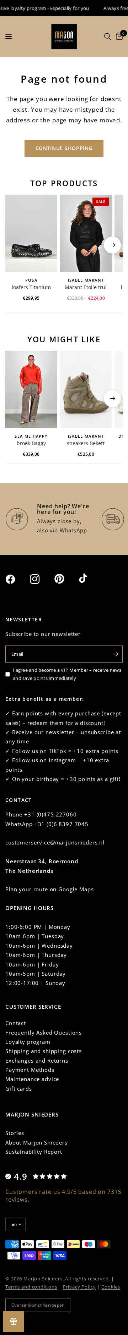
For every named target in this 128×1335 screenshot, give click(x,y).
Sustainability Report (33, 1151)
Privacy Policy (79, 1287)
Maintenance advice (32, 1078)
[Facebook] (16, 579)
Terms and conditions (31, 1287)
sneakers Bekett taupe (86, 444)
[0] (118, 36)
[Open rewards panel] (13, 1321)
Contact (15, 1022)
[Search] (107, 36)
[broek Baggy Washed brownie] (31, 389)
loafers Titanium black (31, 288)
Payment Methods (29, 1069)
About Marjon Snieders (36, 1142)
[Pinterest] (65, 579)
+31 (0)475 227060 (50, 814)
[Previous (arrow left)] (15, 245)
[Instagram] (41, 579)
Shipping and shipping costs (43, 1050)
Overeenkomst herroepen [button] (37, 1305)
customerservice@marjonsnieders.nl (55, 842)
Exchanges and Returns (36, 1060)
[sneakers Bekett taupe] (86, 389)
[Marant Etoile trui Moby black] (86, 233)
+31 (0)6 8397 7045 (61, 823)
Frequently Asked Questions (43, 1032)
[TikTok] (90, 579)
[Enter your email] (115, 654)
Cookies (110, 1287)
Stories (14, 1132)
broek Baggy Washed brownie (31, 444)
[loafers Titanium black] (31, 233)
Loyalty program (27, 1041)
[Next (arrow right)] (112, 245)
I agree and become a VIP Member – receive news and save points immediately (67, 674)
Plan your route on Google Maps (49, 889)
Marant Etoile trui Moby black (86, 288)
